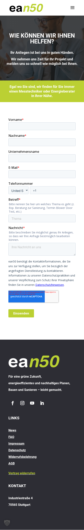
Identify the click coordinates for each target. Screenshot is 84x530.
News (12, 430)
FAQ (11, 437)
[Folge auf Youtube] (32, 403)
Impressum (16, 443)
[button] (7, 523)
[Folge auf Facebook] (12, 403)
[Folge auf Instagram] (22, 403)
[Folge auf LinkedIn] (42, 403)
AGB (11, 463)
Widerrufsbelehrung (22, 457)
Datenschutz (17, 450)
